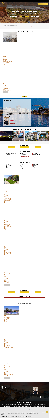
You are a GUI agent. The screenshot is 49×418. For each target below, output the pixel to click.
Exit (46, 412)
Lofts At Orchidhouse (6, 140)
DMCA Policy (23, 402)
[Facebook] (41, 397)
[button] (1, 135)
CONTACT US (40, 395)
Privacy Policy (19, 402)
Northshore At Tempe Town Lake (30, 140)
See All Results (7, 285)
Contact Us (43, 412)
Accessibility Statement (29, 402)
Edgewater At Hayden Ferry (18, 140)
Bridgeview (43, 140)
